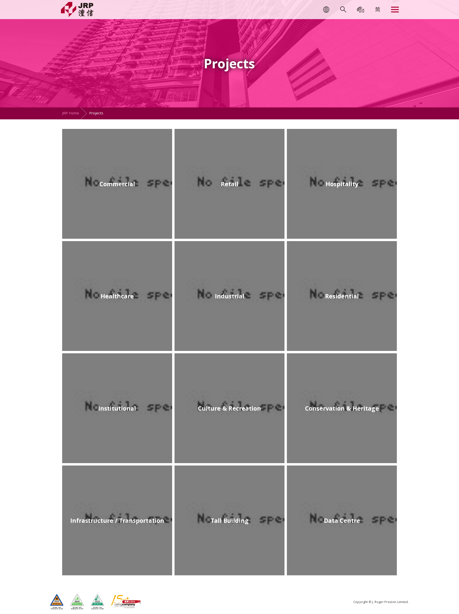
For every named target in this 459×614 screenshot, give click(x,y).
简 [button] (377, 9)
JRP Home (70, 113)
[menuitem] (377, 9)
